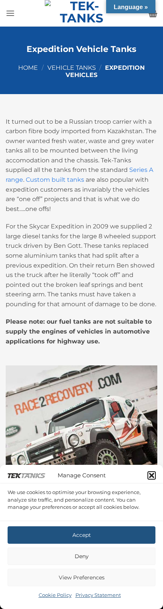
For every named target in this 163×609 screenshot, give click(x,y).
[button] (151, 475)
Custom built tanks (56, 179)
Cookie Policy (55, 595)
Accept (81, 535)
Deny (82, 556)
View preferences (82, 577)
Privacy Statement (98, 595)
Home (28, 67)
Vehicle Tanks (71, 67)
